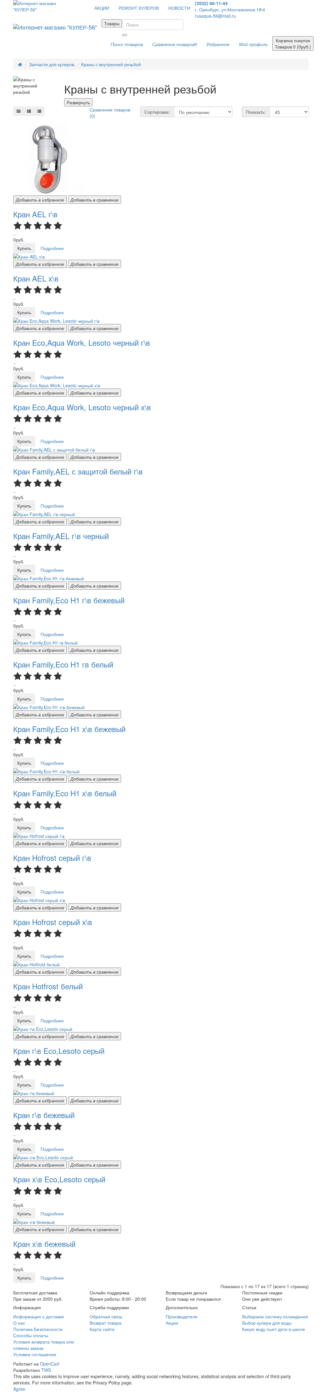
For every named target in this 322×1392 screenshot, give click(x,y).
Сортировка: (157, 112)
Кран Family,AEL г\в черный (61, 535)
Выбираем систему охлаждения (275, 1316)
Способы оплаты (30, 1335)
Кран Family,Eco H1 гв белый (63, 664)
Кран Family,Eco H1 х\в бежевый (69, 728)
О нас (19, 1323)
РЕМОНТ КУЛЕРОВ (139, 8)
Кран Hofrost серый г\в (52, 857)
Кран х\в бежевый (44, 1243)
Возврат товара (105, 1323)
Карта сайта (102, 1329)
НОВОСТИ (179, 8)
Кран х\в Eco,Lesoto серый (59, 1179)
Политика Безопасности (38, 1329)
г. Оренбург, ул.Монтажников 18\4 (230, 9)
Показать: (256, 112)
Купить (24, 248)
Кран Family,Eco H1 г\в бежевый (69, 599)
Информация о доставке (38, 1316)
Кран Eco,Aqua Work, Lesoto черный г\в (81, 342)
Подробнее (52, 248)
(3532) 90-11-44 (211, 3)
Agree (19, 1389)
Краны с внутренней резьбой (111, 64)
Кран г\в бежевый (44, 1114)
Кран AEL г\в (35, 213)
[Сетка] (18, 111)
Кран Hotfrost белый (48, 985)
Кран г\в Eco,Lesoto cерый (58, 1050)
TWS (46, 1370)
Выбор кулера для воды (266, 1323)
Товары (111, 23)
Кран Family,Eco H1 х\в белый (64, 792)
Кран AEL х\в (35, 278)
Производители (181, 1316)
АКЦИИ (101, 8)
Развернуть (78, 102)
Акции (172, 1323)
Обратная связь (106, 1316)
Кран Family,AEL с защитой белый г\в (78, 471)
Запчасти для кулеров (51, 64)
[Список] (29, 111)
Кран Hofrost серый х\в (52, 921)
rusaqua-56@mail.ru (215, 16)
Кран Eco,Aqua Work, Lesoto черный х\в (82, 406)
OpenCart (49, 1364)
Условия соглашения (34, 1354)
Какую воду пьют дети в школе (273, 1329)
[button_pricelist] (39, 111)
